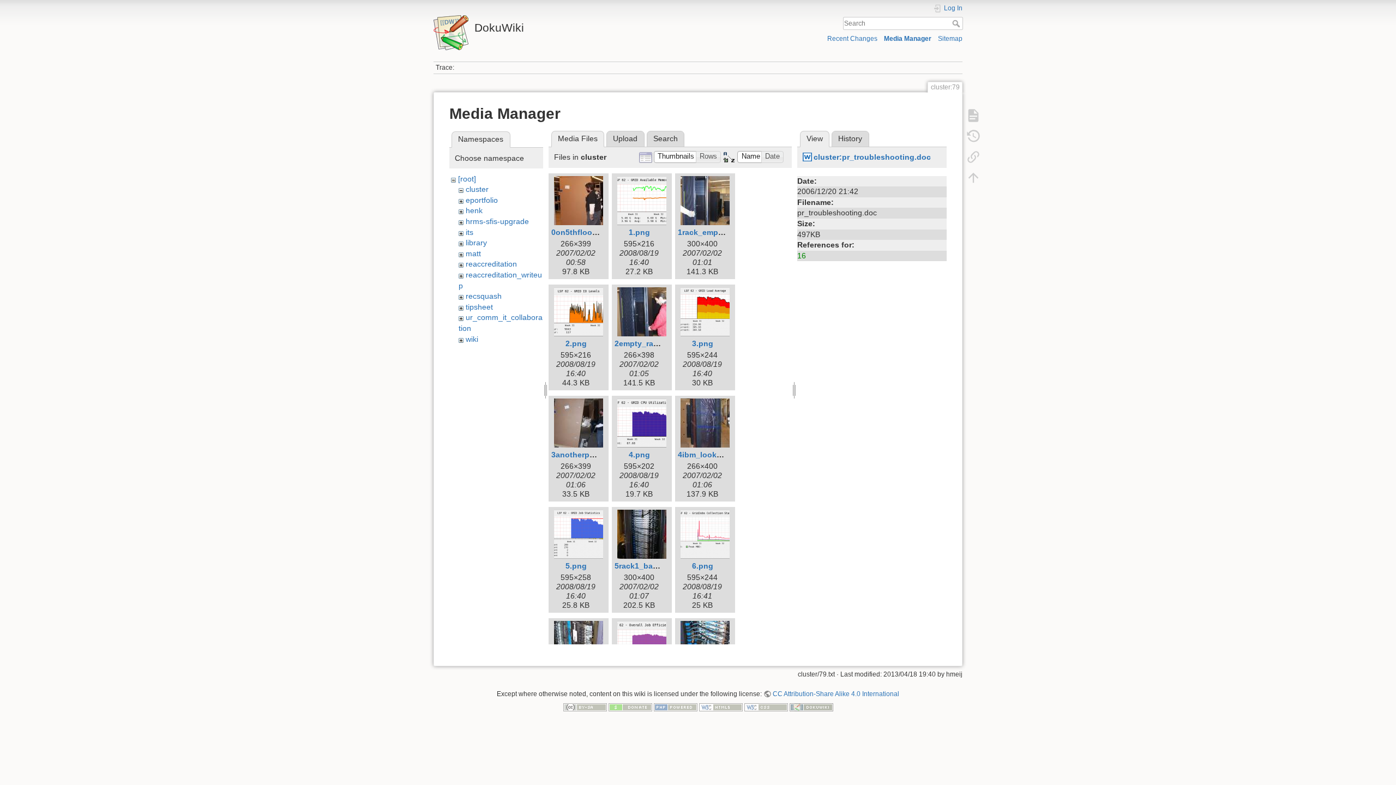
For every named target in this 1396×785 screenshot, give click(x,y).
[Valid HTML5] (721, 707)
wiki (472, 339)
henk (474, 210)
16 (801, 255)
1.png (639, 232)
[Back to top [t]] (973, 177)
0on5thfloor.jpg (580, 232)
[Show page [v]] (973, 115)
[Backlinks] (973, 157)
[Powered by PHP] (675, 707)
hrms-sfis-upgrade (497, 221)
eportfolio (482, 200)
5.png (576, 565)
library (476, 242)
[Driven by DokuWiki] (811, 707)
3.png (702, 343)
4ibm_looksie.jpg (710, 454)
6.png (702, 565)
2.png (576, 343)
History (850, 138)
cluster (477, 189)
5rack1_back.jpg (645, 565)
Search (957, 23)
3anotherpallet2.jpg (587, 454)
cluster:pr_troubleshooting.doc (872, 157)
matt (473, 253)
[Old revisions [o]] (973, 136)
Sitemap (950, 39)
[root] (467, 178)
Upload (625, 138)
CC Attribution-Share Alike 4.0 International (836, 694)
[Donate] (630, 707)
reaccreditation (491, 263)
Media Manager (907, 39)
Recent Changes (852, 39)
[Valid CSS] (766, 707)
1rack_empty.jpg (708, 232)
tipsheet (479, 307)
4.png (639, 454)
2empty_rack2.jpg (648, 343)
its (469, 232)
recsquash (484, 296)
